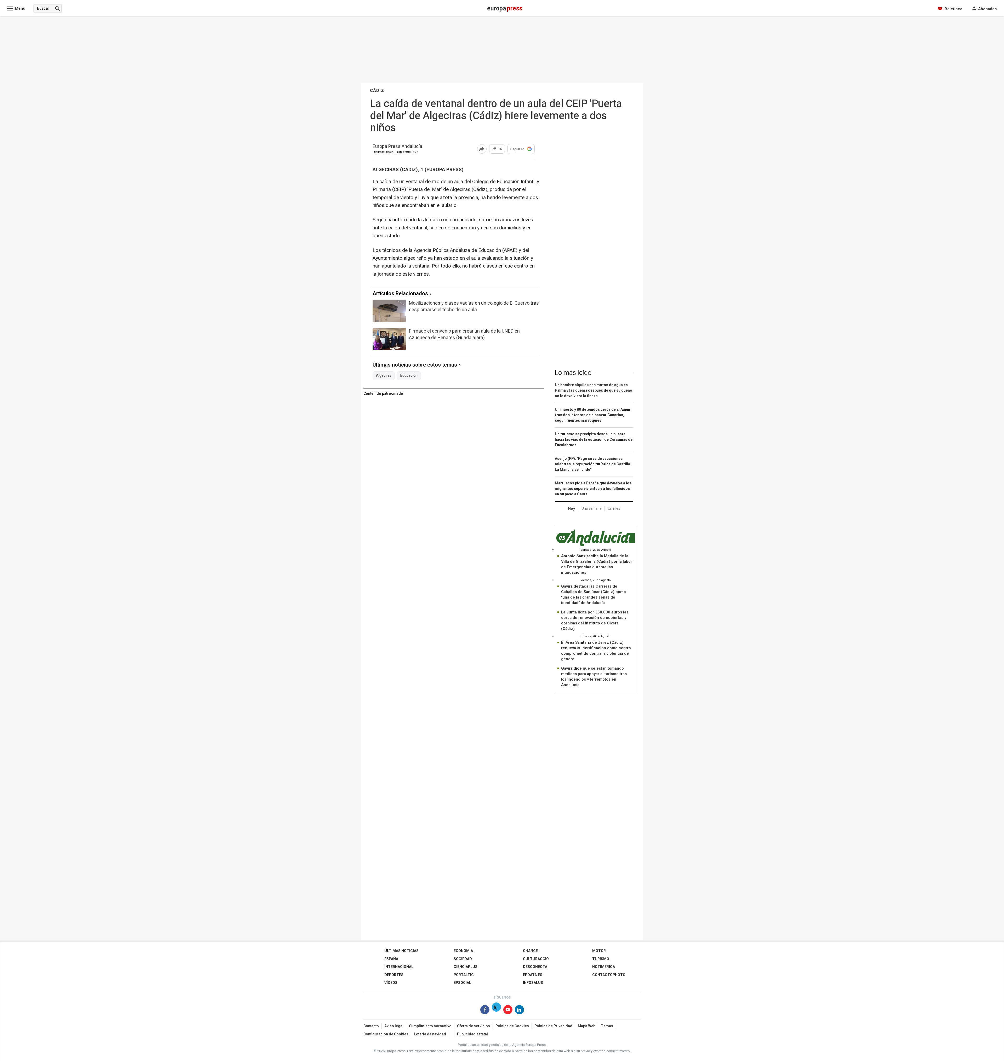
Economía (463, 951)
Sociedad (463, 959)
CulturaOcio (536, 959)
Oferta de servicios (473, 1026)
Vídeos (390, 982)
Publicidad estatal (472, 1034)
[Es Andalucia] (595, 545)
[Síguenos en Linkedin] (519, 1010)
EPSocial (462, 982)
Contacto (371, 1026)
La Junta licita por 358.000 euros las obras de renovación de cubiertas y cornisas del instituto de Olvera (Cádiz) (594, 620)
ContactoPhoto (608, 975)
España (391, 959)
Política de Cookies (512, 1026)
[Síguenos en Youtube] (508, 1010)
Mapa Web (586, 1026)
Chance (530, 951)
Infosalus (533, 982)
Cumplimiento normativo (430, 1026)
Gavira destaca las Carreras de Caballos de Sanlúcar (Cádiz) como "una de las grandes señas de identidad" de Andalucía (593, 594)
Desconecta (535, 967)
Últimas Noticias (401, 951)
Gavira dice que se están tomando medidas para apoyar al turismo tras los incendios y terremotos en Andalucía (594, 676)
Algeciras (383, 375)
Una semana (591, 508)
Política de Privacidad (553, 1026)
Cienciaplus (465, 967)
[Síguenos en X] (496, 1010)
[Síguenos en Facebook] (485, 1010)
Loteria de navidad (430, 1034)
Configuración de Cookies (385, 1034)
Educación (409, 375)
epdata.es (532, 975)
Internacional (398, 967)
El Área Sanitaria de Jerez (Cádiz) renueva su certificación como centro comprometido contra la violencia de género (596, 651)
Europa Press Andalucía (397, 146)
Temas (607, 1026)
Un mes (614, 508)
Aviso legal (393, 1026)
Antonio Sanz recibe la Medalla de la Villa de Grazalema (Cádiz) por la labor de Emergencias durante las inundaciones (596, 564)
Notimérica (603, 967)
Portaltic (464, 975)
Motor (599, 951)
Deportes (393, 975)
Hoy (571, 508)
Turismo (600, 959)
